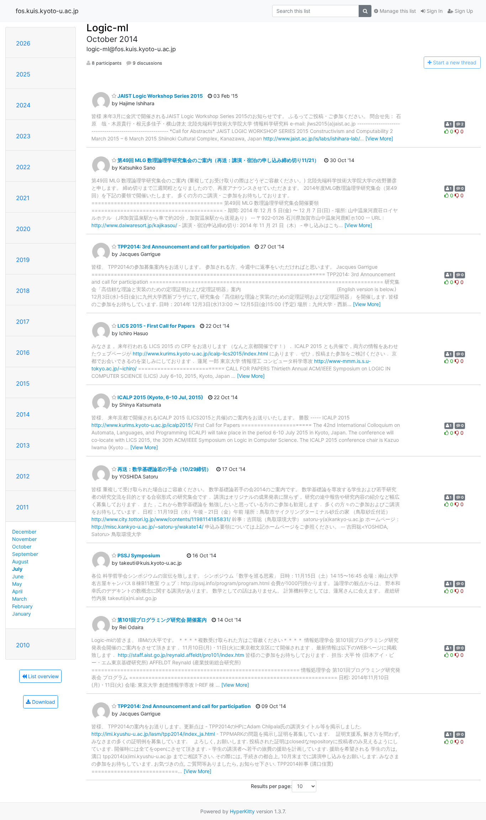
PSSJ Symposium (138, 555)
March (19, 599)
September (25, 554)
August (20, 561)
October (21, 546)
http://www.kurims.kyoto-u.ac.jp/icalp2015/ (142, 425)
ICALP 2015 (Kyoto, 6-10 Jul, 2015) (159, 397)
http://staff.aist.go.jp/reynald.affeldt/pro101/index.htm (181, 655)
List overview (43, 676)
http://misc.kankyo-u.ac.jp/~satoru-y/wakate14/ (147, 527)
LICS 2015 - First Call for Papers (155, 326)
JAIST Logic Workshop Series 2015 (159, 96)
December (24, 532)
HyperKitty (242, 811)
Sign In (434, 11)
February (22, 606)
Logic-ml (107, 28)
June (17, 576)
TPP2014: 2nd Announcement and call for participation (183, 706)
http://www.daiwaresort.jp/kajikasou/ (134, 225)
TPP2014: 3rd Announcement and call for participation (183, 246)
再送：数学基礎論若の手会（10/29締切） (163, 469)
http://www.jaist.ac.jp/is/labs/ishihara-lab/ (311, 138)
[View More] (379, 138)
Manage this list (397, 11)
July (17, 569)
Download (43, 702)
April (17, 591)
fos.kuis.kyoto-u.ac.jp (47, 11)
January (21, 614)
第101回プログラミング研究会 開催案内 (161, 620)
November (24, 539)
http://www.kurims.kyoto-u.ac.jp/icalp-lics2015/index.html (200, 353)
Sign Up (463, 11)
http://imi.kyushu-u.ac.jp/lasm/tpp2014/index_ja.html (153, 734)
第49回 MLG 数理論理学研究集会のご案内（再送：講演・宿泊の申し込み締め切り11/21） (217, 160)
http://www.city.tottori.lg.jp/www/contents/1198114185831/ (161, 519)
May (17, 584)
